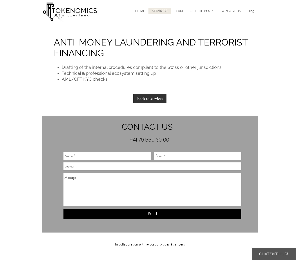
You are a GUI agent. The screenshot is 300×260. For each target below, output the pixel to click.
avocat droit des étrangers (165, 244)
